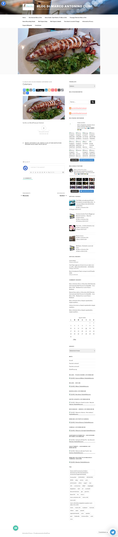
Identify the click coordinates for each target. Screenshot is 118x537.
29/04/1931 (90, 477)
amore (81, 480)
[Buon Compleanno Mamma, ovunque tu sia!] (86, 145)
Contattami (38, 25)
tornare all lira (84, 516)
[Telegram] (113, 532)
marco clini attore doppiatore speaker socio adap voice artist (81, 503)
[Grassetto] (31, 172)
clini (71, 485)
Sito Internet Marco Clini (35, 17)
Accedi (71, 360)
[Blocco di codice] (47, 172)
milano (72, 510)
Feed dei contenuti (74, 363)
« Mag (74, 339)
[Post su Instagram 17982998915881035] (79, 136)
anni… (86, 480)
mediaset (84, 507)
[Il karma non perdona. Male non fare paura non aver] (79, 153)
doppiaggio (90, 485)
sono (82, 513)
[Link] (49, 172)
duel (79, 488)
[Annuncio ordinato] (40, 172)
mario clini (77, 507)
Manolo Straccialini (74, 292)
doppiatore (73, 488)
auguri (85, 483)
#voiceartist (73, 477)
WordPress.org (73, 369)
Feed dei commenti (74, 366)
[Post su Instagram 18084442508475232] (72, 145)
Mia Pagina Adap (42, 21)
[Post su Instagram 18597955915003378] (72, 153)
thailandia (76, 516)
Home (24, 17)
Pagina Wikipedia (27, 25)
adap (76, 480)
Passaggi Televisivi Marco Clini (78, 17)
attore (80, 483)
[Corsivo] (33, 172)
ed (82, 488)
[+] (53, 172)
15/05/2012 (81, 477)
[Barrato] (38, 172)
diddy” (84, 485)
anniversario (73, 483)
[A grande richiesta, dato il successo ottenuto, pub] (92, 145)
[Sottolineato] (35, 172)
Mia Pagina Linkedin (55, 21)
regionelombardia (74, 513)
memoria (91, 507)
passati (82, 510)
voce (71, 519)
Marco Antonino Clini (44, 81)
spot (71, 516)
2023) (71, 480)
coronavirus (77, 485)
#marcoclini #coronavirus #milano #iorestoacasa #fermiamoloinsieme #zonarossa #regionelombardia (79, 472)
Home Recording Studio (29, 21)
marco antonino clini (32, 143)
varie (91, 516)
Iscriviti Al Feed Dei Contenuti (79, 108)
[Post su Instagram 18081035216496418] (79, 145)
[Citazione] (44, 172)
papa (77, 510)
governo (87, 491)
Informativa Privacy (87, 21)
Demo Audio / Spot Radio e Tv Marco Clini (56, 17)
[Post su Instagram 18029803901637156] (86, 153)
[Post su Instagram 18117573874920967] (92, 136)
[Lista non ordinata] (42, 172)
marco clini (85, 497)
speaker (88, 513)
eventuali (87, 488)
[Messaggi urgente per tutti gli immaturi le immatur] (86, 136)
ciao (90, 483)
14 (86, 328)
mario (71, 507)
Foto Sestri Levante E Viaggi (71, 21)
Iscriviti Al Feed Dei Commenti (79, 113)
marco (82, 494)
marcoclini (72, 500)
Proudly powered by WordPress (42, 533)
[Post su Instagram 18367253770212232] (72, 136)
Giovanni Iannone (74, 491)
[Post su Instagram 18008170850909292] (92, 153)
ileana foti (72, 494)
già (82, 491)
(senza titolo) (72, 260)
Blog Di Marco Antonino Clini (64, 6)
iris (78, 494)
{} (51, 172)
